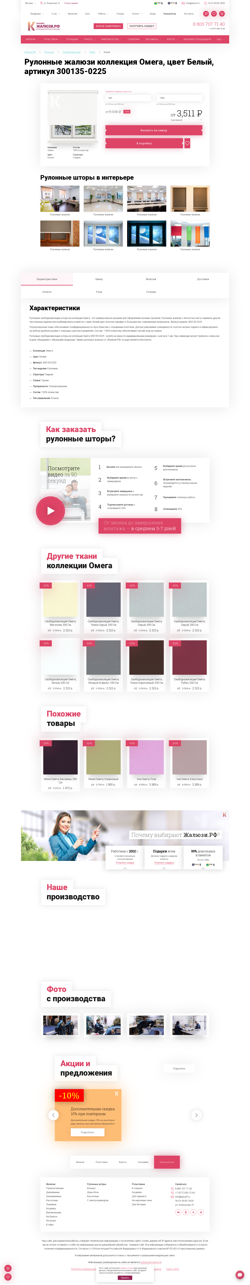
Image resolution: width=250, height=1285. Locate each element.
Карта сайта (172, 1269)
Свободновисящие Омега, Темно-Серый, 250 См (103, 623)
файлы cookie (127, 1268)
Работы (101, 14)
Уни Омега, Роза (146, 779)
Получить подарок (164, 862)
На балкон (51, 1216)
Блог (87, 14)
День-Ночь (93, 1192)
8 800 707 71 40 (209, 24)
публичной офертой (150, 1262)
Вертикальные (53, 1212)
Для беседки (139, 1204)
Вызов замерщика (108, 26)
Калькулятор (170, 14)
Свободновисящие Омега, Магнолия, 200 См (60, 623)
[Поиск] (206, 14)
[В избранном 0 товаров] (214, 14)
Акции (153, 14)
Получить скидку (142, 26)
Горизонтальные (55, 1188)
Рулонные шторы (96, 1184)
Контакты (189, 14)
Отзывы (120, 14)
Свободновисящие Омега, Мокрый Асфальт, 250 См (103, 681)
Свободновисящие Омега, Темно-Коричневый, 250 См (146, 681)
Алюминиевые (53, 1196)
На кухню (51, 1221)
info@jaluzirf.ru (193, 3)
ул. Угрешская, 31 (52, 3)
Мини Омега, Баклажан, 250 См (60, 781)
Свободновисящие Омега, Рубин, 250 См (189, 681)
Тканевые (51, 1204)
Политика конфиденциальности (87, 1269)
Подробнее (87, 1132)
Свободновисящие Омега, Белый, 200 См (60, 681)
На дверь (51, 1208)
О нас (54, 14)
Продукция (35, 14)
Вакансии (72, 14)
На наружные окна (142, 1200)
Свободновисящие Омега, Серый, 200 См (189, 623)
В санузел (137, 1188)
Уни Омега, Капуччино (190, 779)
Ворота (122, 1162)
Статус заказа (71, 3)
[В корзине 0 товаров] (222, 14)
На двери (137, 1192)
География (143, 1162)
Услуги (135, 14)
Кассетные (52, 1200)
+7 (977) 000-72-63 (217, 29)
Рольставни (101, 1162)
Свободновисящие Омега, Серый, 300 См (146, 623)
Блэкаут (91, 1188)
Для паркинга (139, 1196)
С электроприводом (97, 1200)
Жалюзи (80, 1162)
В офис (50, 1225)
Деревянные (53, 1192)
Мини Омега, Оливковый (103, 779)
